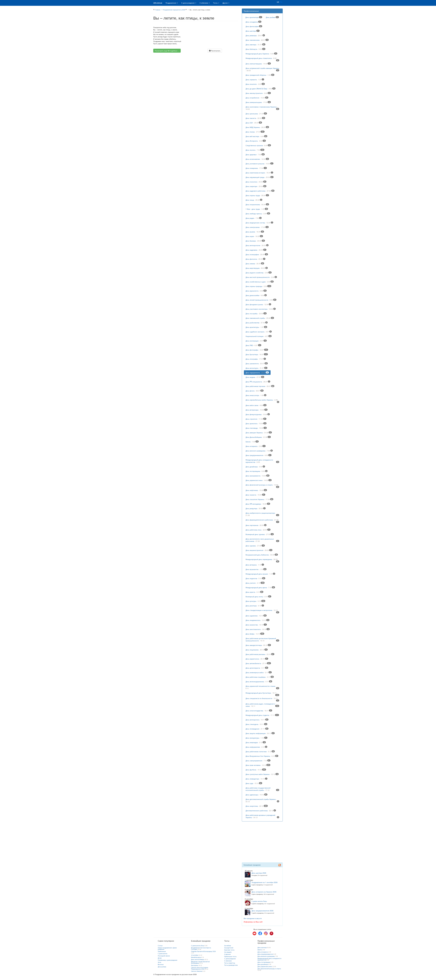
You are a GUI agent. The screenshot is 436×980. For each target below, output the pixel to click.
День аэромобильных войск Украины (262, 400)
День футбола (255, 770)
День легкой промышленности (261, 300)
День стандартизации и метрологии (262, 610)
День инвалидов (255, 742)
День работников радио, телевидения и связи (262, 705)
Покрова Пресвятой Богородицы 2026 (203, 951)
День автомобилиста (258, 663)
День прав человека (258, 765)
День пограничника (257, 204)
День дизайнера (255, 466)
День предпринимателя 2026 (262, 910)
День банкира (255, 241)
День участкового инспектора (260, 309)
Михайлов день (196, 957)
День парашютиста (257, 372)
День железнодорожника (258, 681)
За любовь (227, 945)
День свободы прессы (257, 213)
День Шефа (254, 634)
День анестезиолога (257, 629)
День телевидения (257, 729)
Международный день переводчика (262, 560)
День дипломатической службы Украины (262, 800)
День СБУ (253, 123)
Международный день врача (260, 587)
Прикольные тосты (230, 956)
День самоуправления (258, 760)
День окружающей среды (259, 177)
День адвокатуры (256, 794)
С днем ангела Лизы (259, 901)
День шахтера (252, 31)
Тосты (215, 3)
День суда (253, 783)
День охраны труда (257, 195)
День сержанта (254, 79)
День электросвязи (257, 227)
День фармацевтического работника (262, 520)
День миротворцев (256, 268)
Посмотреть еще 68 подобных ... (167, 51)
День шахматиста (256, 363)
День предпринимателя (258, 455)
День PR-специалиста (257, 382)
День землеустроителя (258, 93)
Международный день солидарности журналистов (262, 461)
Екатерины (194, 965)
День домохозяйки (256, 295)
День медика (254, 377)
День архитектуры (256, 327)
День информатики (256, 747)
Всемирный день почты (258, 596)
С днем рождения (188, 3)
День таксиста (255, 118)
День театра (255, 132)
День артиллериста (256, 668)
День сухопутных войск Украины (262, 774)
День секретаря (256, 186)
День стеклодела (256, 724)
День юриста (254, 592)
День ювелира (255, 44)
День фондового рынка (258, 304)
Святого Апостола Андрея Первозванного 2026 (199, 968)
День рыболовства (256, 322)
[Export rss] (279, 865)
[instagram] (266, 933)
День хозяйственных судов (259, 282)
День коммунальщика (258, 102)
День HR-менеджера (257, 504)
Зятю (159, 962)
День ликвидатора (256, 779)
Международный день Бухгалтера (262, 693)
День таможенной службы (259, 318)
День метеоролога (257, 720)
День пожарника (256, 168)
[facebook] (260, 933)
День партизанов (256, 525)
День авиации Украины (258, 432)
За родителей (228, 948)
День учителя (255, 583)
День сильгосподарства (258, 710)
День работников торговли (260, 386)
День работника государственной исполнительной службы (262, 789)
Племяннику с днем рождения (167, 960)
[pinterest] (271, 933)
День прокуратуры (256, 738)
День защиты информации (260, 733)
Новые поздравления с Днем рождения (167, 948)
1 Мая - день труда (256, 209)
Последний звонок (164, 956)
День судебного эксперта (258, 332)
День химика (254, 263)
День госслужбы (256, 313)
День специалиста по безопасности (262, 699)
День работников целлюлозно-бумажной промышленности (262, 639)
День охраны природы (258, 286)
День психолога (256, 182)
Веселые (161, 964)
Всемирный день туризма (259, 534)
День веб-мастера (256, 136)
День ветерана (254, 565)
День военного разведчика (259, 451)
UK (278, 2)
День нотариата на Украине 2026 (264, 892)
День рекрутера (255, 508)
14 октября (194, 955)
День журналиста (256, 291)
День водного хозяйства (258, 272)
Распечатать (215, 51)
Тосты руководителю (231, 965)
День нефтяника (256, 490)
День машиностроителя (259, 550)
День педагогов (255, 578)
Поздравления (171, 3)
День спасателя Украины (259, 499)
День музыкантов (256, 569)
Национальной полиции (258, 336)
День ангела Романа (197, 959)
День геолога (255, 150)
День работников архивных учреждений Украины (262, 816)
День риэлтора (254, 605)
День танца (253, 200)
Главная (157, 10)
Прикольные (162, 951)
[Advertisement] (195, 74)
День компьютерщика (258, 63)
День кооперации (256, 341)
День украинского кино (258, 480)
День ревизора (255, 35)
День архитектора (253, 17)
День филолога (255, 259)
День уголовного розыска (259, 163)
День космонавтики (257, 159)
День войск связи (256, 405)
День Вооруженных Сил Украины (261, 756)
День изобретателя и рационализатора (262, 514)
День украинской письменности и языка (262, 687)
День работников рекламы (260, 654)
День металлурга (256, 368)
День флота (254, 391)
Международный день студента (262, 715)
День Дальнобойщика (258, 437)
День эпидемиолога (257, 620)
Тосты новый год (229, 963)
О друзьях (227, 954)
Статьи (160, 945)
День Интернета (255, 141)
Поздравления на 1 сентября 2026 (264, 882)
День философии (253, 26)
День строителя (256, 419)
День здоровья (255, 154)
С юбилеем (204, 3)
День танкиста (255, 495)
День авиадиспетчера (258, 645)
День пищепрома (256, 650)
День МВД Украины (257, 127)
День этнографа (255, 359)
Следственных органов (258, 145)
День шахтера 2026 (259, 873)
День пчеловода (256, 428)
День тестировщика (256, 471)
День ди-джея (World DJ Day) (260, 88)
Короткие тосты (229, 950)
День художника (256, 615)
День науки (254, 236)
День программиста (257, 476)
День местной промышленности (261, 277)
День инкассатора (256, 395)
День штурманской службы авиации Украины (262, 69)
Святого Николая (196, 971)
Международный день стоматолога (262, 58)
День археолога (256, 423)
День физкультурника (257, 414)
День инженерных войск (258, 672)
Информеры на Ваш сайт (253, 922)
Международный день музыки (260, 574)
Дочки (160, 958)
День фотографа (256, 350)
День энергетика (256, 806)
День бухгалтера (256, 354)
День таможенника (257, 40)
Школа (252, 441)
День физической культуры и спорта (262, 485)
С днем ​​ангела (162, 953)
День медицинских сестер (259, 222)
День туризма (255, 546)
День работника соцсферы (259, 677)
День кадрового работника (260, 191)
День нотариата (255, 446)
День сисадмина (253, 22)
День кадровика (256, 250)
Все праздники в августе (253, 918)
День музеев (254, 232)
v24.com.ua (157, 3)
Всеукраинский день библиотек (261, 555)
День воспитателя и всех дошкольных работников (262, 540)
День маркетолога (256, 659)
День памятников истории (259, 173)
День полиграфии (256, 254)
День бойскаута (255, 49)
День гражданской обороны (260, 75)
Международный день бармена (261, 53)
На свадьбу (228, 952)
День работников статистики (260, 751)
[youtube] (254, 933)
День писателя (255, 84)
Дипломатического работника (260, 810)
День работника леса (258, 530)
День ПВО (253, 345)
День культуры (255, 601)
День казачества (256, 625)
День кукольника (256, 113)
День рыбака (272, 17)
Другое (225, 3)
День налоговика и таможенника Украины (262, 108)
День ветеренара (256, 410)
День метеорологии (257, 245)
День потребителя (257, 98)
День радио (253, 218)
